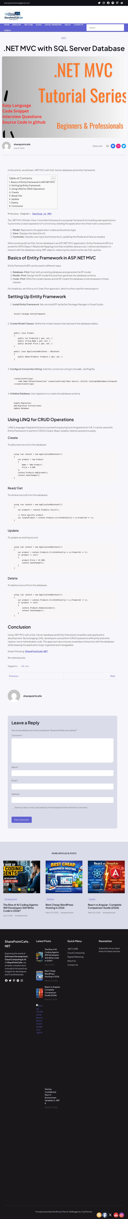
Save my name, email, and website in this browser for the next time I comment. (51, 807)
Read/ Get (17, 195)
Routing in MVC (42, 213)
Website (16, 794)
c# (22, 666)
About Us (71, 960)
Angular (92, 899)
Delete (14, 202)
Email (15, 780)
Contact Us (72, 964)
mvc (27, 666)
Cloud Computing (76, 952)
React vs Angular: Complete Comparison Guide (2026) (104, 906)
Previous (13, 676)
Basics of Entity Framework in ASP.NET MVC (33, 182)
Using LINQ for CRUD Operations (28, 188)
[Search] (119, 28)
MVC (64, 38)
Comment (17, 735)
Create (15, 192)
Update (15, 199)
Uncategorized (10, 899)
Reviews (50, 899)
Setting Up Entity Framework (25, 185)
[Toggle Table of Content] (52, 178)
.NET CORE (72, 948)
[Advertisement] (78, 14)
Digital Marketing (75, 956)
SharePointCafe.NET (36, 651)
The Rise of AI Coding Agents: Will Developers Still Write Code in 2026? (21, 907)
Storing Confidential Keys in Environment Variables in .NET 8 (52, 1096)
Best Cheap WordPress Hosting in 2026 (59, 906)
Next (112, 676)
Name (15, 767)
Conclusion (17, 206)
